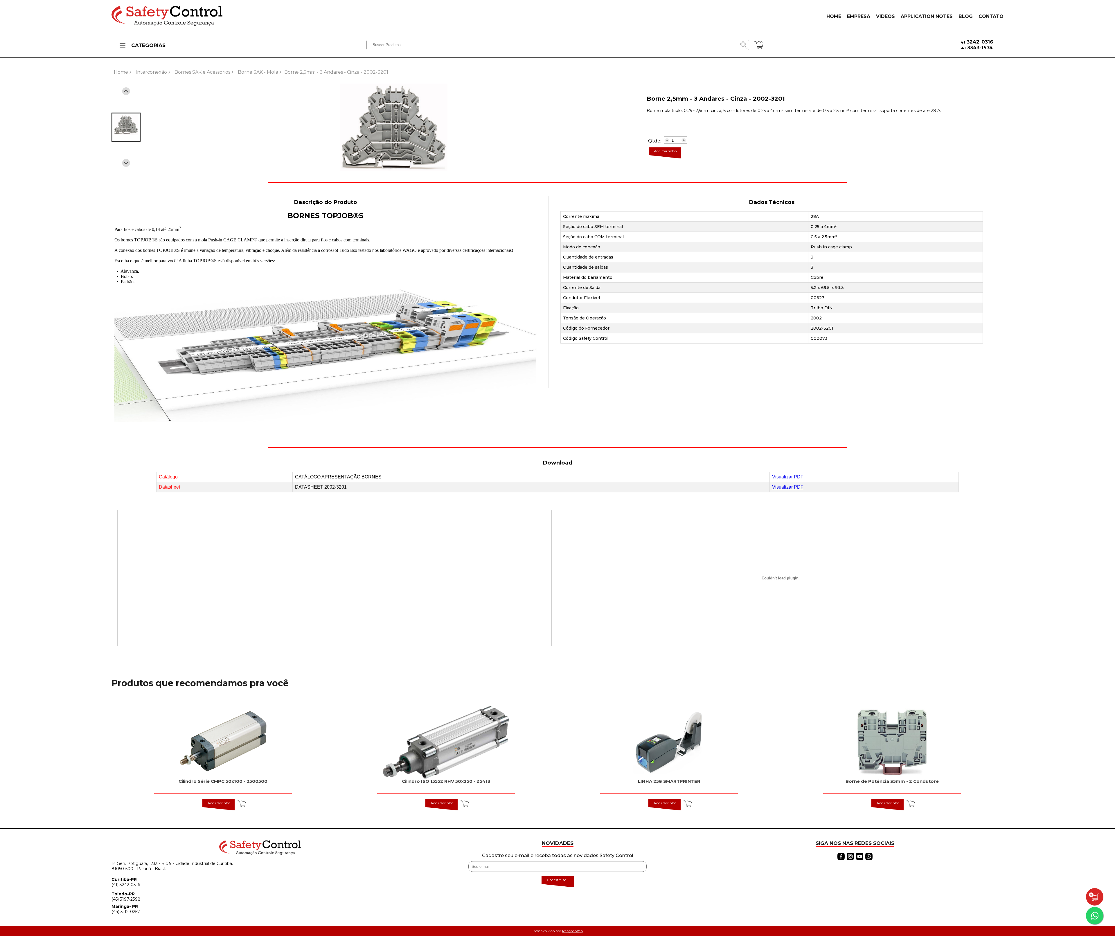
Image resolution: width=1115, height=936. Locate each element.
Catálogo (168, 476)
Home (121, 72)
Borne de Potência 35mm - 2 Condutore (892, 781)
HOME (833, 16)
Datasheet (169, 487)
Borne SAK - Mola (258, 72)
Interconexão (151, 72)
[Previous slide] (126, 91)
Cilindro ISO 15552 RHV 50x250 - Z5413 (446, 781)
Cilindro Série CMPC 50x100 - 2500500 (223, 781)
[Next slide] (126, 163)
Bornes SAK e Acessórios (202, 72)
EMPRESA (858, 16)
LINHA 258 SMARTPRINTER (669, 781)
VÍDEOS (885, 16)
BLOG (965, 16)
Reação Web (572, 931)
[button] (126, 127)
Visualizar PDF (787, 476)
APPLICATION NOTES (927, 16)
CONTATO (991, 16)
